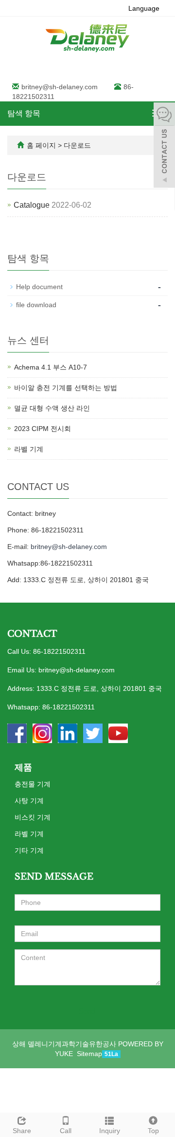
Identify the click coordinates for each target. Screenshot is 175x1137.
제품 (23, 767)
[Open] (164, 146)
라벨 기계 (28, 449)
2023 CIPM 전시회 (42, 428)
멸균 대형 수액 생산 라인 (52, 408)
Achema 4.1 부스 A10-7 (50, 367)
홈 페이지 (41, 145)
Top (153, 1131)
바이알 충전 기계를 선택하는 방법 (65, 388)
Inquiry (109, 1131)
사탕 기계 (29, 800)
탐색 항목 (23, 113)
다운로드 (77, 145)
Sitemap (89, 1054)
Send (86, 1011)
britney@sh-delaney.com (59, 87)
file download (36, 305)
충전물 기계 (33, 784)
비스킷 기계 (33, 817)
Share (22, 1131)
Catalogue (32, 205)
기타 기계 (29, 850)
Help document (39, 287)
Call (65, 1131)
